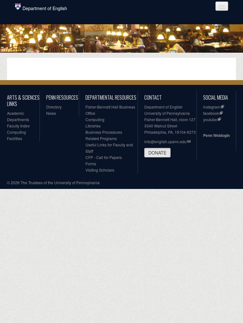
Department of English (44, 8)
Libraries (93, 125)
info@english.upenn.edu (165, 141)
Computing (16, 132)
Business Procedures (103, 132)
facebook (211, 113)
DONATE (157, 153)
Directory (54, 106)
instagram (211, 106)
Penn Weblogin (216, 135)
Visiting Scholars (99, 170)
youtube (210, 119)
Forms (90, 163)
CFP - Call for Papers (103, 157)
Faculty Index (18, 125)
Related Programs (101, 138)
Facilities (14, 138)
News (51, 113)
